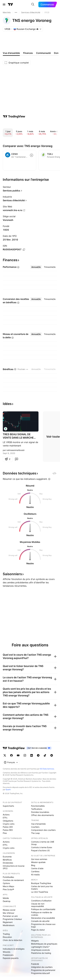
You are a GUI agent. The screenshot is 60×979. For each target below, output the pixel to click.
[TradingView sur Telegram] (38, 755)
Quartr (8, 789)
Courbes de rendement (13, 880)
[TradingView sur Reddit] (52, 755)
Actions (6, 814)
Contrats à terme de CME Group (42, 843)
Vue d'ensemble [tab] (11, 53)
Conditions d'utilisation (41, 900)
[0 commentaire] (16, 459)
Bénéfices (7, 859)
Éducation (7, 937)
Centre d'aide (37, 868)
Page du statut (38, 930)
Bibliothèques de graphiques (44, 944)
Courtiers (35, 827)
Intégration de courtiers (41, 967)
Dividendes (8, 863)
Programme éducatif (40, 973)
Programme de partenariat (43, 970)
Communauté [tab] (43, 53)
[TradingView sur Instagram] (25, 755)
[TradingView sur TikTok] (45, 755)
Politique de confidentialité (43, 909)
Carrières (35, 871)
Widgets (35, 940)
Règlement (8, 922)
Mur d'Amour (8, 913)
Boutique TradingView (41, 883)
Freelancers (8, 955)
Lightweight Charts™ (40, 947)
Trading (6, 934)
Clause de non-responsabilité (38, 904)
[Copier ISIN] (24, 249)
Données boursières (40, 812)
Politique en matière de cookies (41, 913)
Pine (5, 833)
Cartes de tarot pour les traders (42, 887)
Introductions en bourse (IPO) (13, 867)
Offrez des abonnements (42, 815)
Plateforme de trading (41, 953)
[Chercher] (33, 4)
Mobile (6, 898)
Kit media (35, 874)
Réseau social (9, 910)
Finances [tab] (28, 53)
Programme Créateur (12, 919)
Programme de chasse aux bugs (43, 925)
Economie (7, 856)
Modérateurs (8, 925)
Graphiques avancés (40, 950)
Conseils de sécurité (40, 921)
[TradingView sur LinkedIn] (31, 755)
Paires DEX (8, 830)
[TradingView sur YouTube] (18, 755)
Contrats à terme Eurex (41, 847)
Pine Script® (8, 889)
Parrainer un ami (10, 916)
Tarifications (36, 809)
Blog (33, 865)
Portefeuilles (8, 877)
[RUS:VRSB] (5, 428)
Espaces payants (10, 958)
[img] (37, 29)
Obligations (8, 821)
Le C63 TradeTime (39, 892)
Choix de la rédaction (12, 940)
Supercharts (8, 806)
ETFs (5, 817)
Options (6, 883)
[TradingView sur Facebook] (11, 755)
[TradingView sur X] (5, 755)
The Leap (35, 833)
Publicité (35, 964)
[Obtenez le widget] (54, 473)
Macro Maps (8, 886)
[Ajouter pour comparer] (31, 155)
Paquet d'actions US (40, 850)
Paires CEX (8, 827)
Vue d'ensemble (38, 824)
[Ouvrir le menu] (4, 4)
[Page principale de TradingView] (10, 4)
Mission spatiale (38, 862)
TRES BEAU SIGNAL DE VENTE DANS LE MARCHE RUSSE (18, 436)
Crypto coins (8, 824)
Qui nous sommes (39, 859)
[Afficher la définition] (18, 267)
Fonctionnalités (38, 806)
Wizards (6, 952)
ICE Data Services (47, 769)
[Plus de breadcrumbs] (16, 12)
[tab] (36, 267)
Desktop (6, 901)
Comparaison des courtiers (43, 830)
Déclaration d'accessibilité (43, 918)
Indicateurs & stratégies (13, 949)
